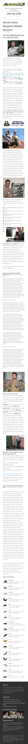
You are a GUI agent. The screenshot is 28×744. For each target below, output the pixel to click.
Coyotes (10, 645)
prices (14, 69)
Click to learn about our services (11, 699)
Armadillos (11, 627)
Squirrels (10, 586)
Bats (9, 657)
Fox (9, 639)
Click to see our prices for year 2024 (12, 701)
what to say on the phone (12, 473)
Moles (9, 615)
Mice (9, 610)
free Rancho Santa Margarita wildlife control (13, 74)
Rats (9, 604)
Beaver (10, 633)
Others (10, 675)
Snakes (10, 663)
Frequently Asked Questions (10, 706)
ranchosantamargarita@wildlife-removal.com (15, 9)
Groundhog (11, 621)
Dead (9, 669)
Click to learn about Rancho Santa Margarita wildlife (14, 703)
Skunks (10, 598)
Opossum (10, 592)
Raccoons (10, 580)
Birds (9, 651)
